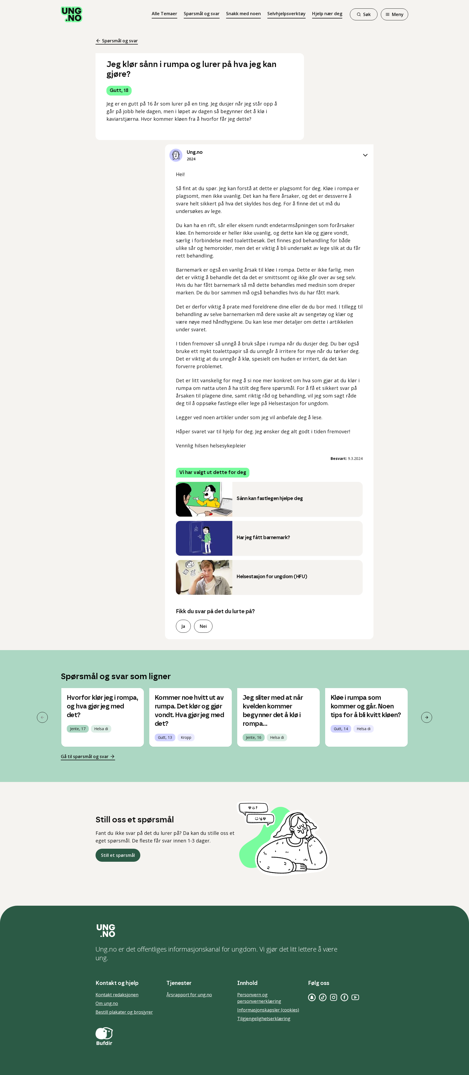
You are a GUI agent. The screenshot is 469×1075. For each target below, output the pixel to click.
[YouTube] (355, 997)
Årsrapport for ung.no (189, 995)
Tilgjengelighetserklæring (263, 1019)
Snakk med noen (243, 14)
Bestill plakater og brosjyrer (124, 1012)
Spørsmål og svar (202, 14)
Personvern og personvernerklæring (259, 998)
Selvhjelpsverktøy (286, 14)
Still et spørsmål (118, 855)
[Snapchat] (312, 997)
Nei (203, 626)
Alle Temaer (164, 14)
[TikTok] (323, 997)
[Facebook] (344, 997)
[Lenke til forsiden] (72, 14)
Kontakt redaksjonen (117, 995)
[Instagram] (333, 997)
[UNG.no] (234, 930)
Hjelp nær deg (327, 14)
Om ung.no (107, 1003)
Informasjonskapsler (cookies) (268, 1010)
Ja (183, 626)
